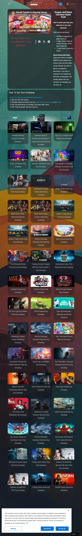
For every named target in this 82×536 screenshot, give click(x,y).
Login (73, 4)
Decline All (47, 528)
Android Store (48, 102)
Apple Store (39, 102)
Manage (13, 528)
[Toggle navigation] (9, 4)
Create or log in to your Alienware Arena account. (26, 97)
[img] (61, 4)
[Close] (68, 510)
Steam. (59, 102)
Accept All (62, 528)
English (73, 534)
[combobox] (75, 534)
